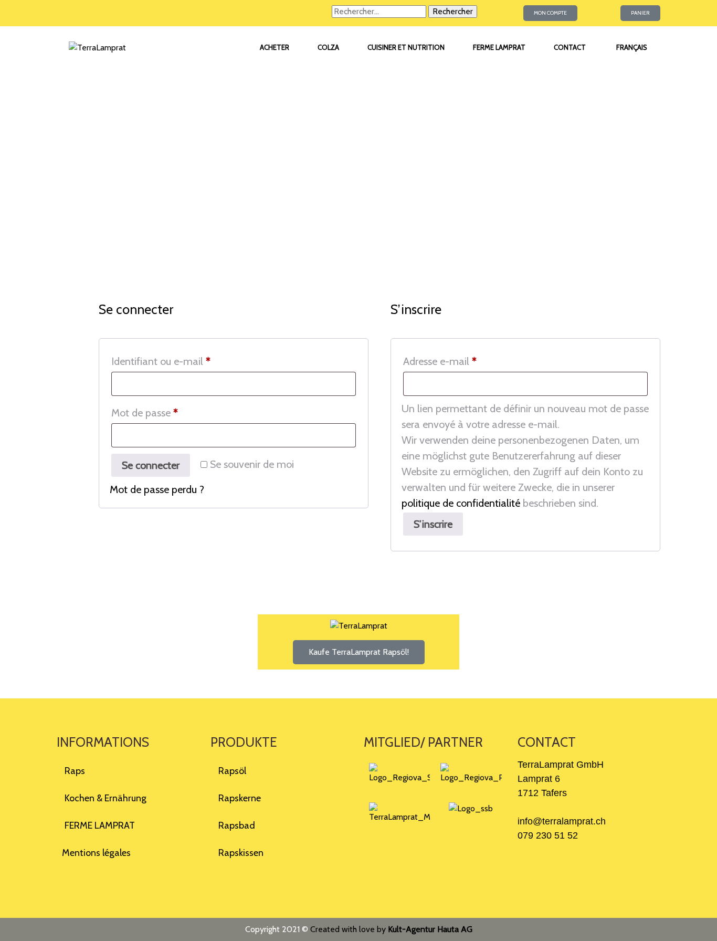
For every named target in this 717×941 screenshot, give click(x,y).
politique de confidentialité (461, 503)
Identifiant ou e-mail (185, 361)
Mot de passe (169, 412)
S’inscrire (433, 524)
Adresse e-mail (464, 361)
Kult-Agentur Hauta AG (430, 929)
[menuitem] (630, 48)
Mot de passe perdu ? (157, 489)
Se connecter (151, 465)
